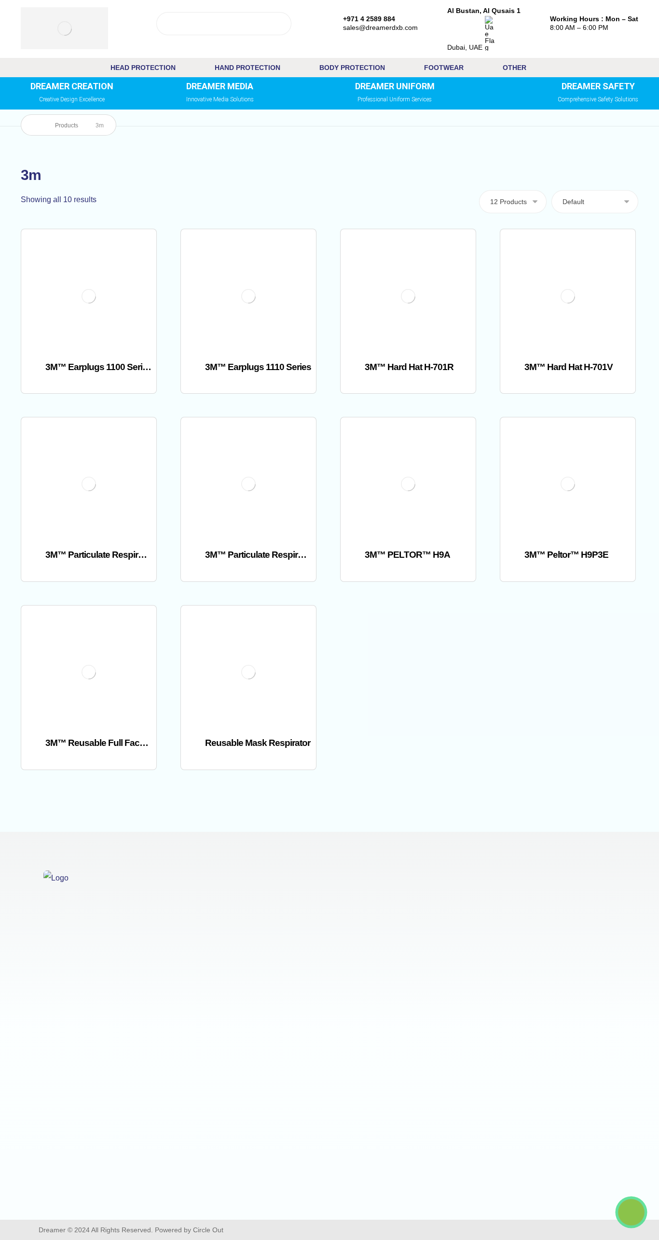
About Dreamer (400, 911)
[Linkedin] (467, 1230)
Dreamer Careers (404, 958)
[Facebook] (394, 1230)
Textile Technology (236, 926)
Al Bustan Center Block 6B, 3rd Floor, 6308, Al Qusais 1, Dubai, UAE (95, 1141)
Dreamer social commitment (584, 957)
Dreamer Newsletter (408, 990)
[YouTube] (449, 1230)
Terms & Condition (568, 926)
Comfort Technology (238, 911)
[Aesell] (486, 1230)
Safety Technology (235, 957)
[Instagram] (431, 1230)
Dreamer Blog (398, 974)
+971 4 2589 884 (84, 1172)
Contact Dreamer (403, 927)
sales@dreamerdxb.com (96, 1188)
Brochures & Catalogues (416, 1006)
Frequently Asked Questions (422, 1022)
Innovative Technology (242, 941)
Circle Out (208, 1230)
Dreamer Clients (564, 941)
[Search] (280, 23)
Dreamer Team (399, 942)
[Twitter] (412, 1230)
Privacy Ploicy (560, 911)
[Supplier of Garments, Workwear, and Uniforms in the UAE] (64, 28)
